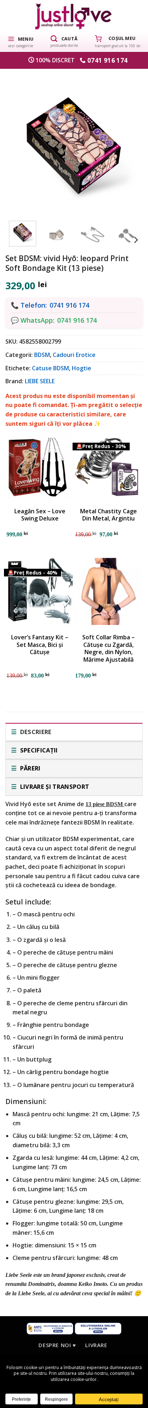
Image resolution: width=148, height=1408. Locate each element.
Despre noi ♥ (57, 1345)
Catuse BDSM (50, 368)
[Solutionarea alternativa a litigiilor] (50, 1327)
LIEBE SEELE (40, 381)
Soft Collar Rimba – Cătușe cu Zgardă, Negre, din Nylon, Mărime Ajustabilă (108, 648)
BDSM (42, 355)
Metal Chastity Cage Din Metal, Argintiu (108, 515)
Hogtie (81, 368)
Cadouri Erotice (74, 355)
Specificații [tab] (37, 750)
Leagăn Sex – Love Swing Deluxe (39, 515)
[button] (20, 41)
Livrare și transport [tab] (53, 786)
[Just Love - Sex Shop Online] (74, 16)
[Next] (128, 141)
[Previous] (20, 141)
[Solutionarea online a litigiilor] (98, 1327)
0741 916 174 (69, 305)
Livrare (96, 1345)
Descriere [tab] (34, 732)
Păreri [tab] (29, 768)
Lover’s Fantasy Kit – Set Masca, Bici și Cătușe (39, 645)
